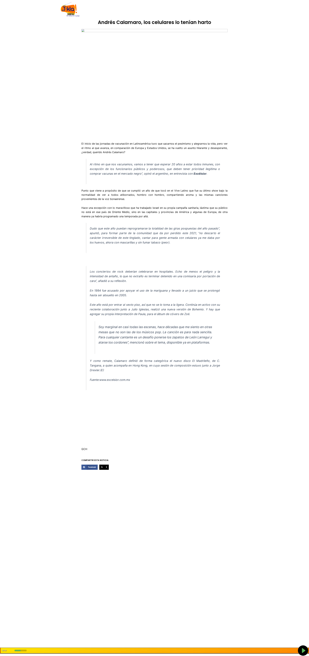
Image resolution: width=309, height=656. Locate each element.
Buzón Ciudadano (205, 9)
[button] (89, 467)
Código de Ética (123, 9)
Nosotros (106, 9)
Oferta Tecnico (226, 9)
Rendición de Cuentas (146, 9)
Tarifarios (186, 9)
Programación (169, 9)
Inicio (95, 9)
